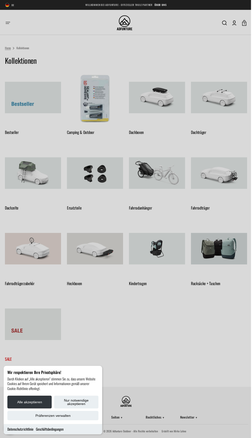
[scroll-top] (237, 427)
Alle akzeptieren (29, 402)
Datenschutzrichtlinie (20, 429)
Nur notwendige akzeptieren (76, 402)
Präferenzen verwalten (53, 416)
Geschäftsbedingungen (49, 429)
